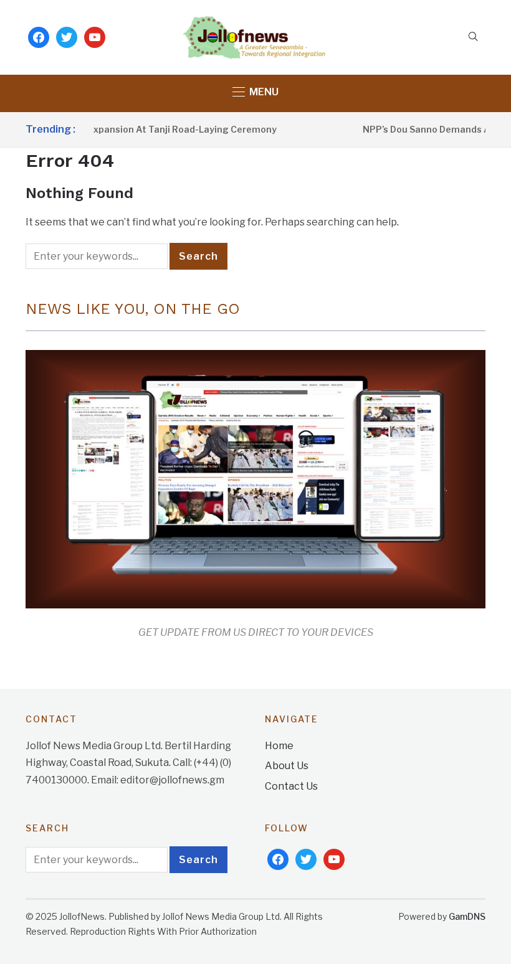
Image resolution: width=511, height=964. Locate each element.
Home (279, 746)
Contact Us (291, 786)
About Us (286, 766)
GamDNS (467, 916)
